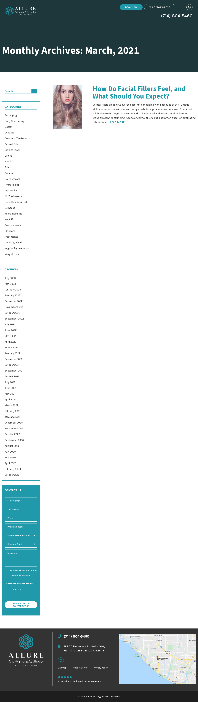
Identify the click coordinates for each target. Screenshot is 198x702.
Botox (8, 126)
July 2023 (10, 278)
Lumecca (10, 207)
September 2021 (14, 370)
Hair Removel (12, 179)
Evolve (8, 155)
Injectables (11, 190)
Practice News (13, 225)
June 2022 (11, 330)
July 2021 (10, 382)
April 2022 (10, 341)
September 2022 (14, 318)
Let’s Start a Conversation (21, 604)
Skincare (10, 231)
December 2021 (13, 359)
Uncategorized (13, 242)
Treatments (11, 236)
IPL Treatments (13, 196)
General (9, 173)
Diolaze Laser (12, 150)
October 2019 (12, 474)
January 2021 (12, 416)
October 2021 (12, 364)
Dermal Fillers (13, 144)
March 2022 (11, 347)
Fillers (8, 167)
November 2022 (14, 307)
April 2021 (10, 399)
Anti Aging (11, 115)
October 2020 (12, 434)
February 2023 (13, 289)
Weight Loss (12, 254)
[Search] (34, 91)
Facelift (9, 161)
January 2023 (12, 295)
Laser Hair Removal (16, 202)
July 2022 (10, 324)
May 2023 (10, 283)
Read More (117, 122)
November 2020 (14, 428)
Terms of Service (80, 667)
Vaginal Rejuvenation (17, 248)
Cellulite (9, 132)
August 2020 (12, 445)
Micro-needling (13, 213)
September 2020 (14, 440)
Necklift (9, 219)
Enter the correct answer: (21, 583)
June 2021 (10, 388)
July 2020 (10, 451)
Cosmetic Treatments (17, 138)
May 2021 (10, 393)
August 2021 (12, 376)
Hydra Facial (12, 184)
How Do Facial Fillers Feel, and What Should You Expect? (139, 92)
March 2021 (11, 405)
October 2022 (12, 312)
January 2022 (12, 353)
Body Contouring (14, 121)
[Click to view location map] (157, 659)
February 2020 (13, 469)
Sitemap (62, 667)
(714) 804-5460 (176, 15)
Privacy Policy (100, 667)
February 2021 (12, 411)
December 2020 (14, 422)
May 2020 (10, 457)
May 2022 (10, 336)
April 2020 (10, 463)
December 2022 (14, 301)
